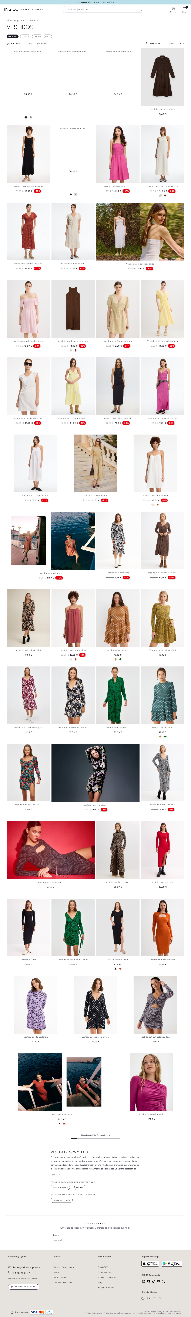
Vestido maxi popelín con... (36, 495)
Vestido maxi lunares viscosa (162, 418)
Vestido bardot (28, 959)
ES (149, 1298)
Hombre (38, 9)
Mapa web (176, 1313)
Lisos (47, 36)
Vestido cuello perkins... (36, 1037)
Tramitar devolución (63, 1282)
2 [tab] (11, 128)
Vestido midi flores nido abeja (162, 341)
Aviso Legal (166, 1313)
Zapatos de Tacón (62, 1200)
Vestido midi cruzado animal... (162, 572)
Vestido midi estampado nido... (28, 263)
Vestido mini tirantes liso (155, 495)
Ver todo (12, 36)
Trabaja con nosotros (107, 1277)
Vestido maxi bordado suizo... (73, 418)
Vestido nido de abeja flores (28, 341)
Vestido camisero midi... (163, 109)
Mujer (25, 9)
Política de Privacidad (94, 1313)
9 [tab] (66, 282)
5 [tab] (15, 128)
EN (160, 1298)
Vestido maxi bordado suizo (140, 264)
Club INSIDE (103, 1267)
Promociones (60, 1277)
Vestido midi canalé (118, 959)
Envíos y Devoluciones (64, 1267)
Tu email (56, 1235)
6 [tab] (17, 128)
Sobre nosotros (104, 1272)
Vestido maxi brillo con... (50, 882)
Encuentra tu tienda (25, 1287)
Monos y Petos (60, 1187)
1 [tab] (9, 128)
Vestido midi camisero (118, 572)
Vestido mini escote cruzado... (73, 727)
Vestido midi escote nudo (163, 959)
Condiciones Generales (151, 1313)
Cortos (25, 36)
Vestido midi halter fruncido (118, 418)
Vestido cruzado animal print (73, 959)
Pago (56, 1272)
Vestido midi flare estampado (28, 727)
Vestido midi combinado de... (73, 51)
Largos (37, 36)
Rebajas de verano (106, 1287)
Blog (100, 1282)
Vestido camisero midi (95, 495)
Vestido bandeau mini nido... (118, 186)
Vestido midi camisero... (118, 727)
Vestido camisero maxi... (118, 882)
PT (154, 1298)
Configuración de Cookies (130, 1313)
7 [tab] (63, 282)
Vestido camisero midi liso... (28, 51)
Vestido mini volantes (51, 573)
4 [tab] (14, 128)
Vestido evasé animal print (162, 650)
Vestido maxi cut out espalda (28, 186)
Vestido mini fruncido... (95, 805)
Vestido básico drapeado (151, 1114)
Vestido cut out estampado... (155, 1037)
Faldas (79, 1187)
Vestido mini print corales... (28, 804)
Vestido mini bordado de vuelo (28, 418)
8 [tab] (65, 282)
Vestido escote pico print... (95, 1037)
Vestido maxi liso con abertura (162, 186)
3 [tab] (12, 128)
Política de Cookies (111, 1313)
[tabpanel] (163, 77)
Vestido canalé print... (118, 650)
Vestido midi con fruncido (118, 51)
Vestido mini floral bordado (118, 341)
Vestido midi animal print (28, 650)
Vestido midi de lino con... (73, 263)
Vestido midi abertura (163, 882)
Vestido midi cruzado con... (163, 804)
